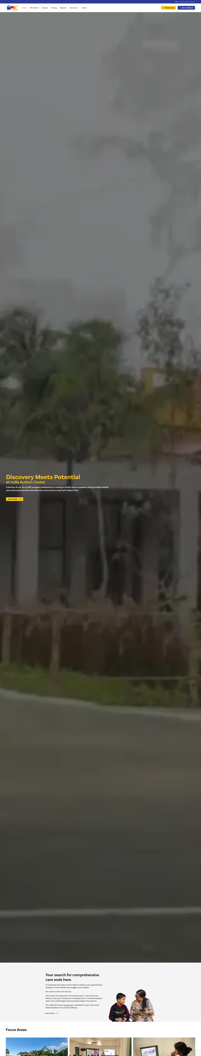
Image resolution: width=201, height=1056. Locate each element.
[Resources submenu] (78, 7)
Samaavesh (68, 1005)
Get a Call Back (187, 8)
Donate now (169, 8)
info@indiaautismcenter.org (186, 2)
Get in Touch (12, 499)
